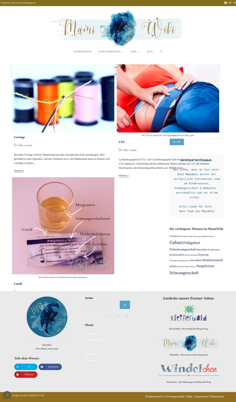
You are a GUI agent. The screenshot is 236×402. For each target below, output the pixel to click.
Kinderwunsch (213, 260)
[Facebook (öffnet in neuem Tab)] (225, 3)
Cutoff (18, 283)
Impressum (90, 353)
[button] (7, 395)
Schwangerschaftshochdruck (203, 236)
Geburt (176, 242)
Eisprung (203, 254)
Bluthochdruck (190, 266)
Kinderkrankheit (177, 254)
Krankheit (197, 260)
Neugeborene (205, 266)
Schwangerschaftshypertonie (180, 260)
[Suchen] (125, 304)
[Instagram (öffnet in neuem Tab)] (230, 3)
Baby (205, 249)
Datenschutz (91, 360)
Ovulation (174, 236)
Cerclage (19, 137)
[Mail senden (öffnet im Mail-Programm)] (234, 3)
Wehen (199, 249)
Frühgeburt (191, 243)
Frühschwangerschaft (183, 249)
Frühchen (180, 266)
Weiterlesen (19, 171)
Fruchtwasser (214, 249)
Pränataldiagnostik (186, 236)
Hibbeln (173, 266)
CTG (122, 142)
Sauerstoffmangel (191, 255)
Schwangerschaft (184, 272)
